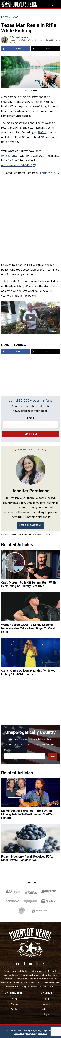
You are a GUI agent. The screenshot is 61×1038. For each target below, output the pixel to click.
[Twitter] (43, 962)
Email (30, 416)
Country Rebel (14, 992)
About (46, 997)
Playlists (14, 1008)
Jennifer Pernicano (20, 37)
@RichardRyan (10, 154)
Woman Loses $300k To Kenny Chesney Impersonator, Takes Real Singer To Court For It (28, 626)
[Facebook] (17, 962)
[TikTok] (24, 962)
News (14, 17)
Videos (14, 1002)
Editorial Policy (19, 1032)
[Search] (51, 4)
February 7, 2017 (49, 171)
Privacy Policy (31, 1032)
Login (46, 1013)
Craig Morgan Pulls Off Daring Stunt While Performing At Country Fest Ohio (28, 582)
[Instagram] (37, 962)
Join (52, 755)
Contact (46, 1002)
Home (4, 17)
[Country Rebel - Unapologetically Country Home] (19, 4)
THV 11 (42, 132)
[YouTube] (30, 962)
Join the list (30, 432)
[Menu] (57, 4)
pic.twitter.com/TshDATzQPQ (18, 163)
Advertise (46, 1008)
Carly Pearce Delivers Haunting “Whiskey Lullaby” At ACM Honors (28, 670)
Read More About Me (30, 524)
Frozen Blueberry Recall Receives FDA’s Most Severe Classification (27, 856)
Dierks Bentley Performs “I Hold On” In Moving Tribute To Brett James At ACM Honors (27, 812)
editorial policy (44, 533)
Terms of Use (42, 1032)
